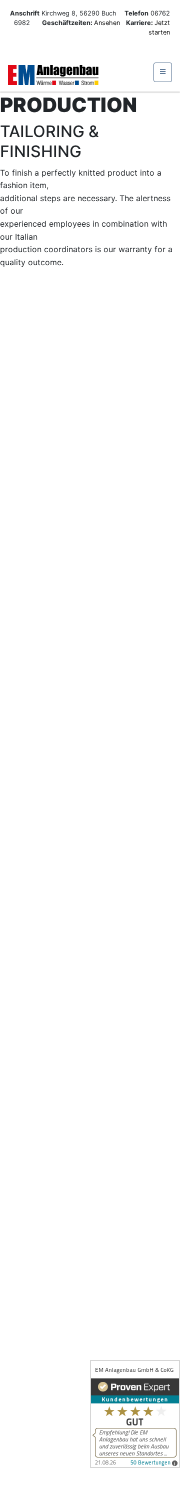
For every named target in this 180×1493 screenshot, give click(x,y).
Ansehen (108, 23)
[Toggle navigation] (163, 72)
